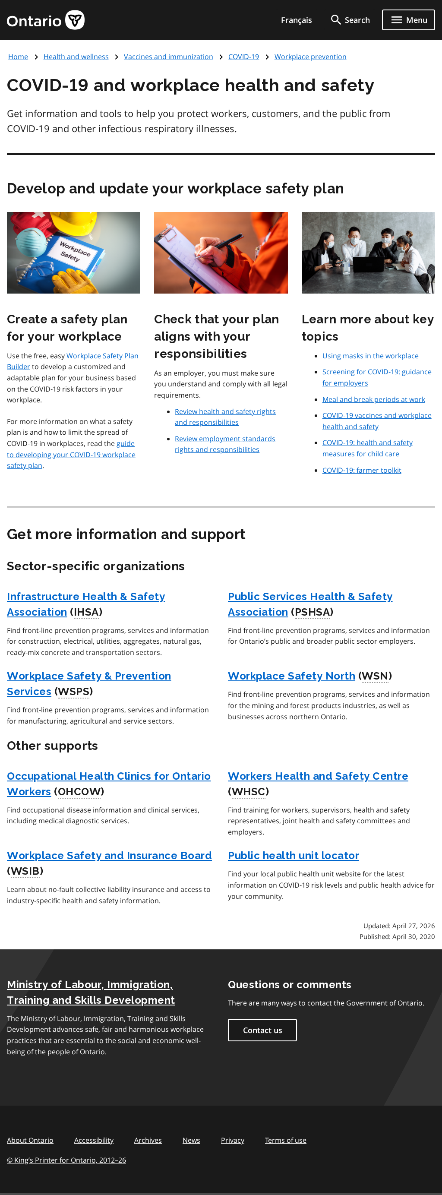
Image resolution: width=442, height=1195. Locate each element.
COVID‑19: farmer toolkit (361, 470)
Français (296, 20)
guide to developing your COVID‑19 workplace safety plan (71, 454)
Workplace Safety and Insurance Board (109, 855)
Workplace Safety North (291, 676)
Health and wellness (76, 56)
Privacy (232, 1140)
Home (18, 56)
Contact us (262, 1030)
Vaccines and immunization (168, 56)
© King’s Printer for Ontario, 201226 (66, 1160)
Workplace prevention (311, 56)
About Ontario (30, 1140)
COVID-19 (243, 56)
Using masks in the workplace (370, 355)
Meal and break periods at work (373, 399)
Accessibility (94, 1140)
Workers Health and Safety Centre (318, 776)
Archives (148, 1140)
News (191, 1140)
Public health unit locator (293, 855)
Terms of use (285, 1140)
